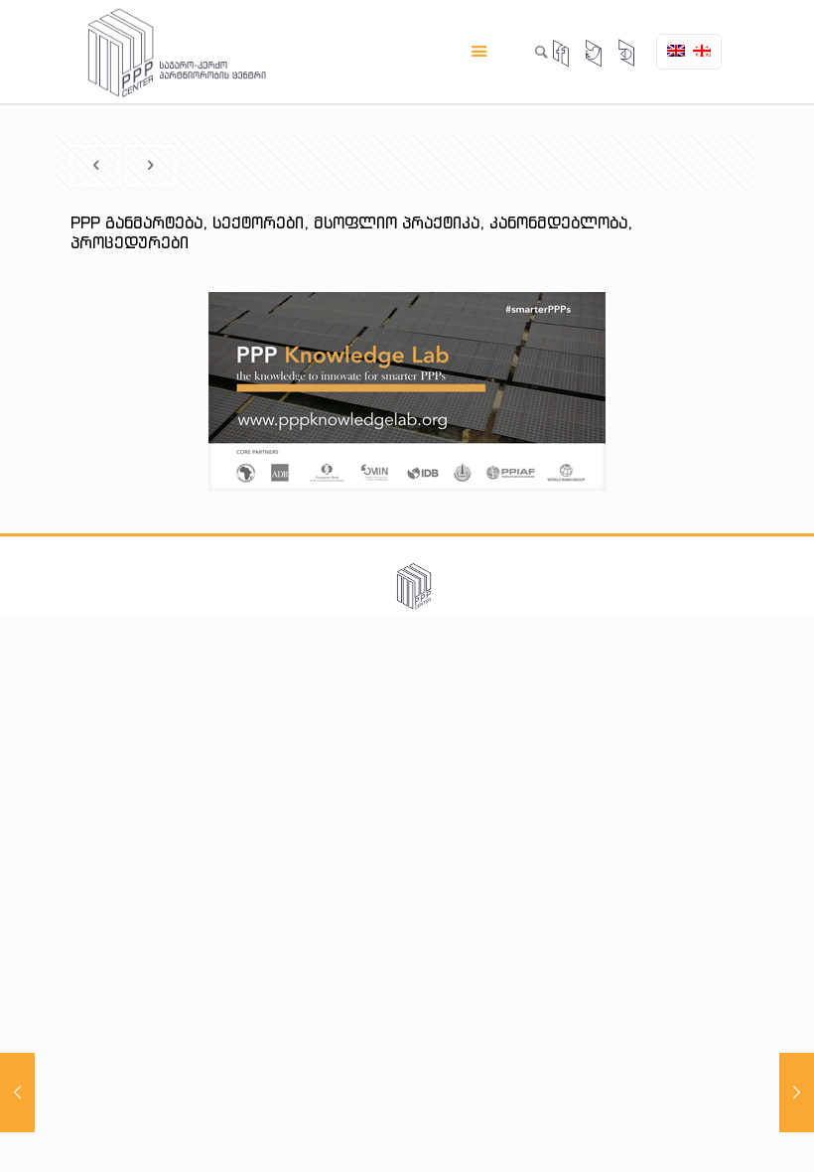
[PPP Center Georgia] (176, 51)
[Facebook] (562, 55)
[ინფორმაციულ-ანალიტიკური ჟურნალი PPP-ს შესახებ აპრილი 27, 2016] (796, 1092)
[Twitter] (595, 55)
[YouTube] (627, 55)
